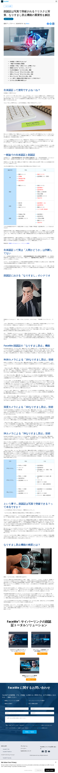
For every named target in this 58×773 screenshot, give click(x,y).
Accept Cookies (49, 770)
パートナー (23, 748)
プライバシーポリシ (28, 725)
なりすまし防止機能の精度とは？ (18, 80)
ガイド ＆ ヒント (8, 19)
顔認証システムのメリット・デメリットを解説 (19, 243)
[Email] (43, 751)
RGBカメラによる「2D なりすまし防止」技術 (21, 72)
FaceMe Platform (7, 751)
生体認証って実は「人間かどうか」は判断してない (23, 66)
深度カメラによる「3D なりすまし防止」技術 (21, 74)
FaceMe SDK (6, 749)
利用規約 (39, 728)
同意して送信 (29, 732)
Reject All (39, 770)
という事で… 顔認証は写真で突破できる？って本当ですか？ (25, 78)
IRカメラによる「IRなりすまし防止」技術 (20, 76)
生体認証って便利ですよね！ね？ (18, 61)
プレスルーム (24, 746)
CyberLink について (26, 751)
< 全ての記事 (8, 6)
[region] (29, 766)
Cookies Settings (28, 770)
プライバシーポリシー (33, 728)
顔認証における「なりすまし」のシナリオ (20, 68)
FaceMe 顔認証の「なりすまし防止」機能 (20, 70)
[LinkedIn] (46, 751)
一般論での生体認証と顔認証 (17, 63)
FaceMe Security (7, 758)
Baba (27, 23)
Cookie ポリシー (37, 725)
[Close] (55, 762)
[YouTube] (49, 751)
